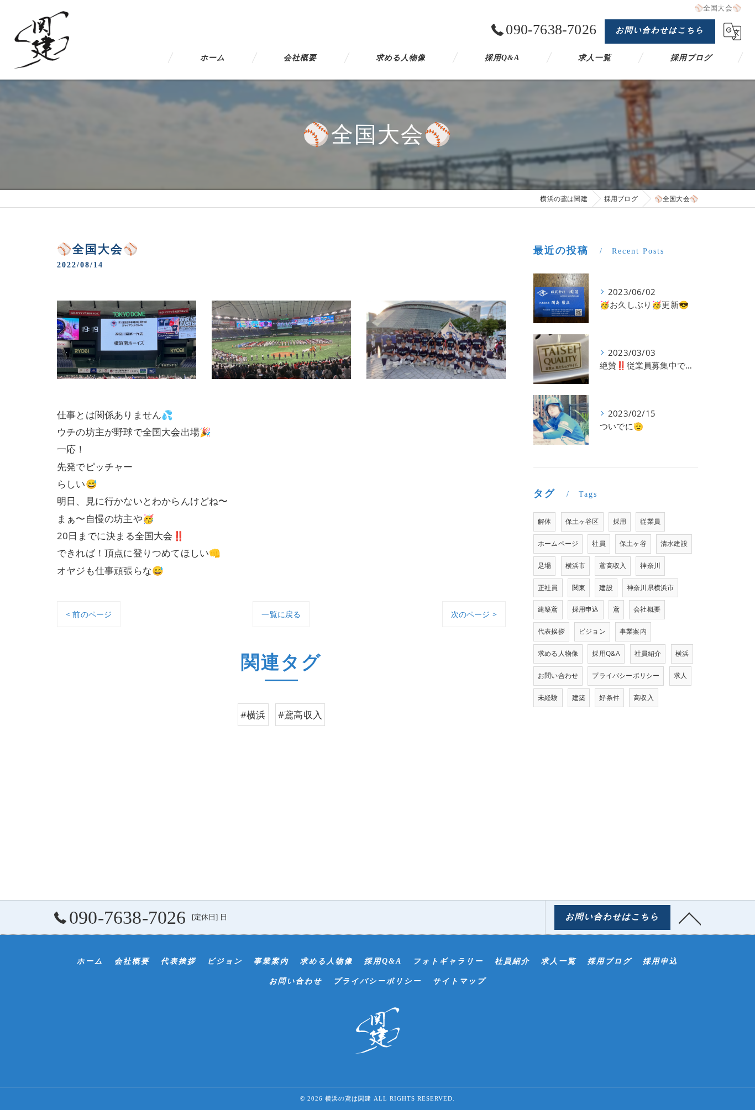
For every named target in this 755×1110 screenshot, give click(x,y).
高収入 (643, 697)
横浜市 (575, 565)
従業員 (650, 521)
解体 (544, 521)
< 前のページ (89, 614)
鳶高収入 (612, 565)
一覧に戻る (281, 614)
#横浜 (253, 714)
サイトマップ (459, 981)
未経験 (548, 697)
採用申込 (585, 609)
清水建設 (674, 543)
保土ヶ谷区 (582, 521)
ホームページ (558, 543)
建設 (605, 587)
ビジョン (592, 631)
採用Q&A (606, 653)
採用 (619, 521)
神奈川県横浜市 (650, 587)
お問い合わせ (558, 675)
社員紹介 (648, 653)
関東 (578, 587)
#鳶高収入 (300, 714)
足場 (544, 565)
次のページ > (474, 614)
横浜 (682, 653)
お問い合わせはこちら (660, 30)
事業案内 (633, 631)
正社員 (548, 587)
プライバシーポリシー (625, 675)
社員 (598, 543)
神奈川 (650, 565)
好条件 (609, 697)
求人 (680, 675)
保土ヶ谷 (633, 543)
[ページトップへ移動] (690, 918)
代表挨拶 (551, 631)
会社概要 (646, 609)
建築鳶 (548, 609)
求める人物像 (558, 653)
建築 (578, 697)
